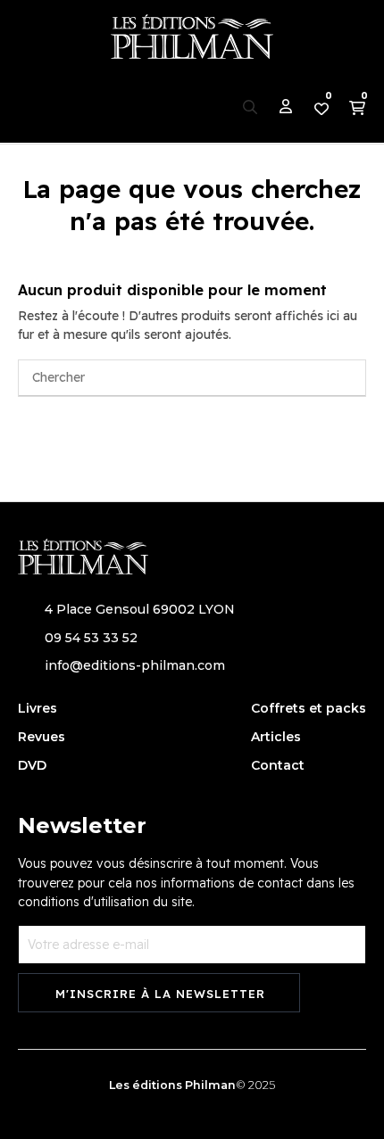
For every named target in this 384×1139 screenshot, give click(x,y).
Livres (37, 708)
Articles (276, 737)
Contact (278, 765)
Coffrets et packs (308, 708)
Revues (41, 737)
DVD (32, 765)
